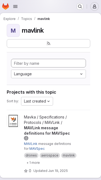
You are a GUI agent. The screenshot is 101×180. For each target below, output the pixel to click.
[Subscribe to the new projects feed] (48, 43)
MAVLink (30, 144)
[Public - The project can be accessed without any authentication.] (26, 138)
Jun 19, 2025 (58, 171)
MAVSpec (37, 149)
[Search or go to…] (80, 6)
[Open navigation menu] (15, 6)
